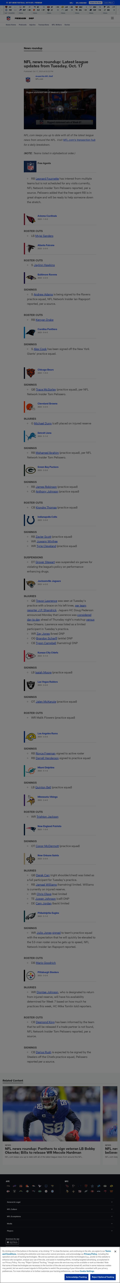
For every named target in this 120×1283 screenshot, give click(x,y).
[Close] (115, 1251)
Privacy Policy (90, 1254)
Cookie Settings (87, 1271)
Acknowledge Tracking (76, 1277)
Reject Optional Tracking (103, 1277)
